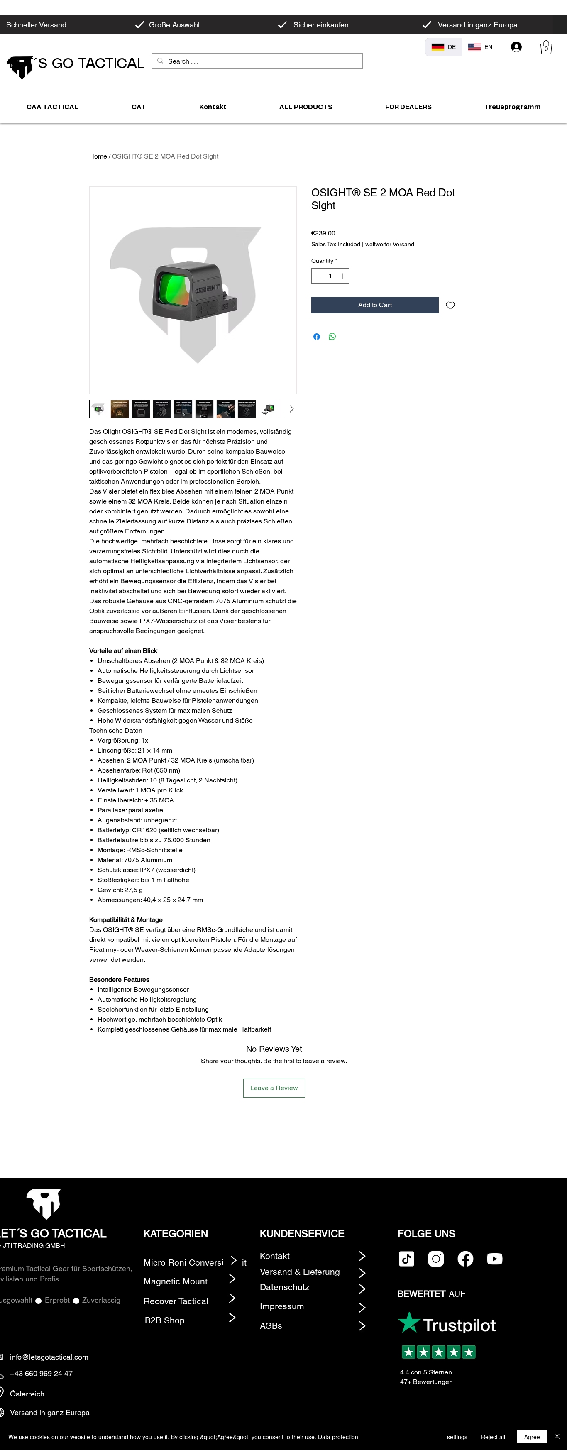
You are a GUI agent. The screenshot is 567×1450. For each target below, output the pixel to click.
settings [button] (457, 1437)
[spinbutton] (330, 276)
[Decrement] (318, 276)
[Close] (557, 1436)
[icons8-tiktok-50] (406, 1259)
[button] (546, 47)
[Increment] (343, 276)
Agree (532, 1437)
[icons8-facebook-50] (465, 1259)
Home (98, 156)
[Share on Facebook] (317, 337)
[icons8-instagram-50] (436, 1259)
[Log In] (516, 47)
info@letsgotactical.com (49, 1356)
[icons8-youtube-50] (495, 1259)
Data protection (338, 1437)
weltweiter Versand (389, 244)
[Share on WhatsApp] (332, 337)
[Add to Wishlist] (450, 305)
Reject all (493, 1437)
